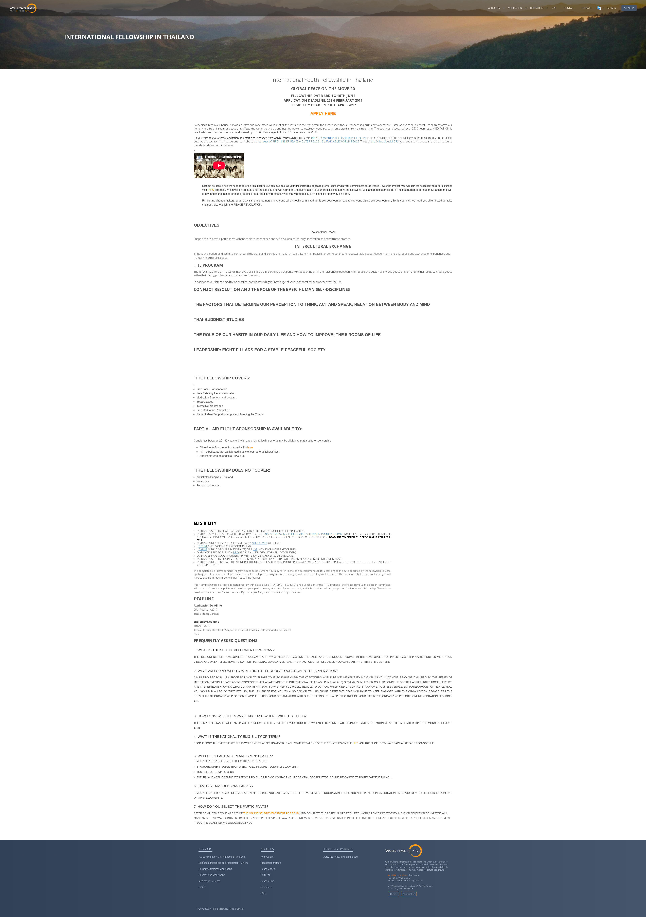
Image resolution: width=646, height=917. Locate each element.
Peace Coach (268, 868)
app (554, 8)
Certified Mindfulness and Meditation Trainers (223, 862)
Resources (266, 887)
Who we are (267, 856)
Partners (265, 874)
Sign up (629, 8)
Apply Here (323, 113)
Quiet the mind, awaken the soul (340, 856)
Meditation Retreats (209, 881)
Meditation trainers (271, 862)
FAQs (263, 893)
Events (202, 887)
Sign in (611, 8)
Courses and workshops (212, 874)
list (355, 743)
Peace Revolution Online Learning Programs (222, 856)
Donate (393, 894)
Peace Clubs (267, 881)
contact (569, 8)
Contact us (409, 894)
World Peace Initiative (398, 875)
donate (586, 8)
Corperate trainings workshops (215, 868)
